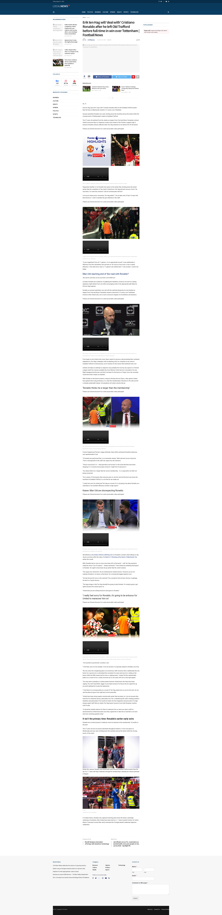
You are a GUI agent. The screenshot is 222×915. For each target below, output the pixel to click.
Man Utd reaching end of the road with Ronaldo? (106, 274)
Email (134, 875)
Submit (135, 898)
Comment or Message (140, 883)
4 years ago (68, 36)
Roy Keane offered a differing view (102, 555)
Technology (134, 12)
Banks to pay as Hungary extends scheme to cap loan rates (69, 868)
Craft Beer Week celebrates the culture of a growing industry (69, 865)
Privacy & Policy (165, 909)
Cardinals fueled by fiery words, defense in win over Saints (100, 87)
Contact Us (157, 909)
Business (98, 12)
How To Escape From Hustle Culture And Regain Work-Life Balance (71, 877)
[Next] (112, 98)
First (133, 872)
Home (83, 12)
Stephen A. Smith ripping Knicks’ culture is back (66, 871)
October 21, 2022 (97, 90)
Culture (105, 12)
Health (119, 12)
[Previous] (109, 98)
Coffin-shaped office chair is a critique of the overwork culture (71, 51)
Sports (125, 12)
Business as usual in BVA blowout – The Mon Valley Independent (70, 874)
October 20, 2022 (101, 40)
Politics (90, 12)
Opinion (112, 12)
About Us (150, 909)
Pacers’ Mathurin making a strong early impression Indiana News (130, 88)
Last (145, 872)
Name (134, 866)
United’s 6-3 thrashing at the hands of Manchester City (120, 557)
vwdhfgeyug (91, 40)
